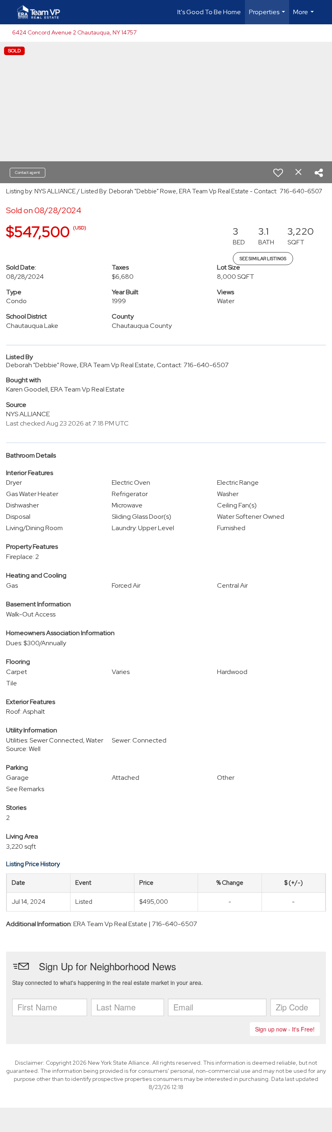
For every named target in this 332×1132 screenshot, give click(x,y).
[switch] (278, 173)
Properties (268, 16)
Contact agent (27, 172)
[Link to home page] (42, 12)
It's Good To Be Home (209, 12)
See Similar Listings (263, 258)
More (304, 16)
